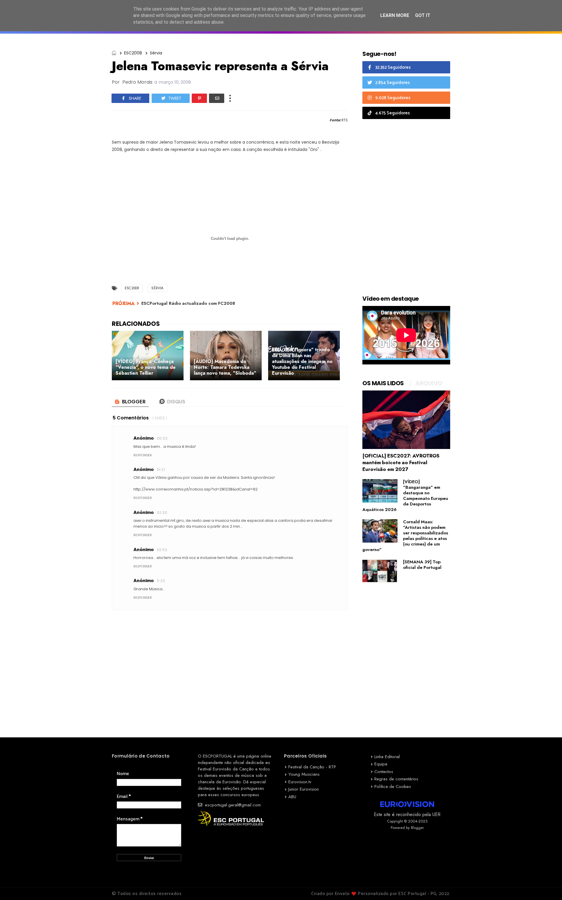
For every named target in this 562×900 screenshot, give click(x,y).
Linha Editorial (387, 756)
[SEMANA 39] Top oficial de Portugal (422, 565)
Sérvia (156, 53)
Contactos (383, 771)
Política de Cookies (392, 786)
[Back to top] (547, 886)
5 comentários (131, 417)
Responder (142, 455)
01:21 (161, 469)
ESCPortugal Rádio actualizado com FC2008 (188, 303)
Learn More (394, 15)
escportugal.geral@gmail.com (232, 805)
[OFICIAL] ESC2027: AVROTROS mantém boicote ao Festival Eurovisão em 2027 (400, 462)
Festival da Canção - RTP (312, 767)
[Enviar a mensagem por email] (216, 98)
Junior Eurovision (303, 789)
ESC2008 (133, 53)
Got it (422, 15)
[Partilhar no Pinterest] (199, 98)
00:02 (162, 438)
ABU (292, 797)
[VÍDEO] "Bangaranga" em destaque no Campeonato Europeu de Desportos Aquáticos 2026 (405, 496)
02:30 (162, 512)
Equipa (380, 764)
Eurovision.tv (299, 782)
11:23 (161, 580)
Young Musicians (304, 774)
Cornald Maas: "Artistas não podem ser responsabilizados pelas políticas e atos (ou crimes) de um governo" (405, 536)
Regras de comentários (396, 779)
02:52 (162, 549)
